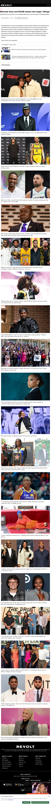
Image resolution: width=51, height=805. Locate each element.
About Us (21, 758)
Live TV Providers (6, 762)
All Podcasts (5, 760)
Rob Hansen (5, 18)
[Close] (48, 796)
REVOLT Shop (39, 764)
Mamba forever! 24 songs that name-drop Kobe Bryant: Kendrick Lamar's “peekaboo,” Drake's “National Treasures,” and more (22, 268)
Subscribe (37, 758)
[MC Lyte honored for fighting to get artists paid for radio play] (25, 420)
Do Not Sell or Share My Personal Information (40, 802)
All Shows (4, 758)
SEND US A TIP (25, 778)
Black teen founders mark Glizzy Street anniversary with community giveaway (28, 49)
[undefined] (5, 49)
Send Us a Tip (22, 762)
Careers (21, 766)
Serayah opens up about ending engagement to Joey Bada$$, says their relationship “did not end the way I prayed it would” (21, 99)
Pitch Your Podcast (6, 764)
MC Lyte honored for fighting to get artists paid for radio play (18, 436)
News (1, 9)
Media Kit (21, 764)
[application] (37, 789)
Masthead (21, 760)
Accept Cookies (26, 802)
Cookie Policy (10, 799)
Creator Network (6, 766)
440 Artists (5, 768)
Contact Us (38, 760)
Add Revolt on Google (22, 18)
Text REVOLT (38, 762)
